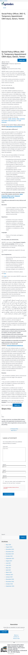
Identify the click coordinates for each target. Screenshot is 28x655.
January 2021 (9, 577)
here (5, 273)
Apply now (22, 60)
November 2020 (10, 581)
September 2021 (10, 558)
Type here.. (5, 446)
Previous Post (14, 428)
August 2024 (9, 547)
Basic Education (12, 120)
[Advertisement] (14, 35)
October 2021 (9, 556)
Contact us (16, 636)
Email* (4, 470)
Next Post (14, 430)
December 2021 (10, 551)
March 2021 (9, 572)
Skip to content (3, 0)
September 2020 (10, 586)
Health (9, 118)
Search (3, 534)
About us (16, 635)
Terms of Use (16, 638)
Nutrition (14, 118)
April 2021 (8, 570)
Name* (4, 464)
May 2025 (8, 544)
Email (5, 629)
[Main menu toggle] (4, 8)
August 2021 (9, 560)
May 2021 (8, 567)
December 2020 (10, 579)
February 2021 (9, 574)
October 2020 (9, 583)
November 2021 (10, 553)
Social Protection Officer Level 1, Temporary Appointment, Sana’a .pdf (12, 196)
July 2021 (8, 563)
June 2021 (8, 565)
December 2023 (10, 549)
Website (5, 475)
